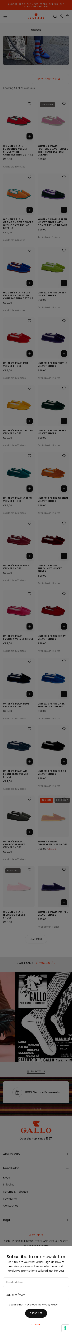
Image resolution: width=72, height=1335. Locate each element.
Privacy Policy (50, 1304)
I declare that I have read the (33, 1304)
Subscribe (36, 1313)
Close (36, 1324)
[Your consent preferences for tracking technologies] (65, 1328)
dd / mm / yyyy (15, 1295)
